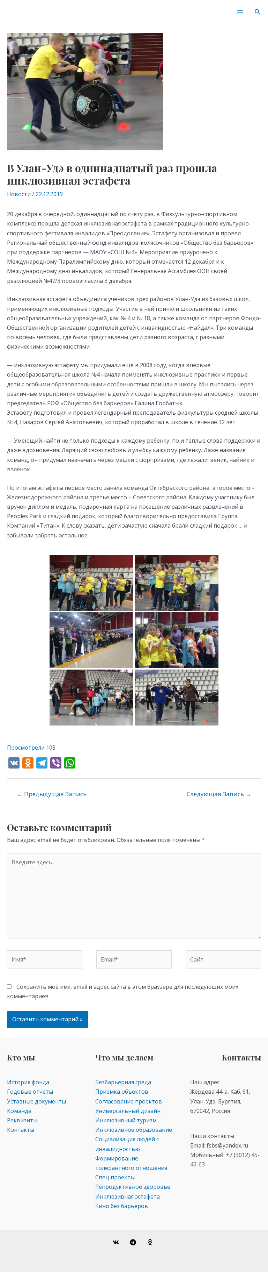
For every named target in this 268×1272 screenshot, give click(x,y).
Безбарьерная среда (123, 1082)
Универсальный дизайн (128, 1111)
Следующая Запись (219, 794)
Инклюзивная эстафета (127, 1196)
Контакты (20, 1130)
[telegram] (134, 1242)
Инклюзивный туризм (126, 1120)
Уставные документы (36, 1101)
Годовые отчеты (30, 1091)
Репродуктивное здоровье (132, 1187)
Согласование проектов (128, 1101)
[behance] (150, 1242)
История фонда (28, 1082)
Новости (19, 194)
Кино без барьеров (121, 1206)
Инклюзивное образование (133, 1130)
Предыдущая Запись (52, 794)
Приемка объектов (121, 1091)
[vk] (117, 1242)
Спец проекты (115, 1177)
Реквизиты (22, 1120)
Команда (19, 1111)
